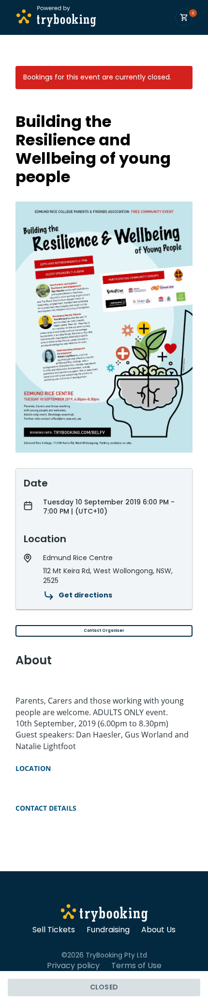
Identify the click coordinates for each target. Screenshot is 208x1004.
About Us (158, 930)
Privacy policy (73, 965)
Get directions (85, 595)
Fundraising (108, 930)
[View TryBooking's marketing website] (104, 914)
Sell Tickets (53, 930)
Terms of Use (136, 965)
